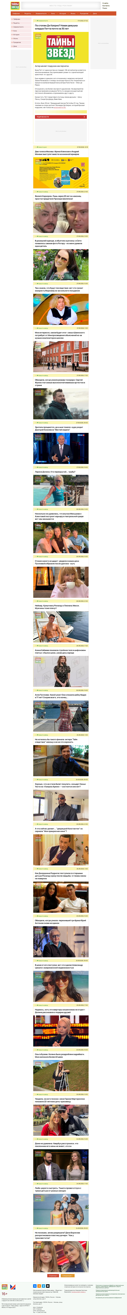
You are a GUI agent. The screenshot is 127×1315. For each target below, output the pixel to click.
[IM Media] (12, 1286)
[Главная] (5, 1286)
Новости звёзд (43, 192)
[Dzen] (48, 1286)
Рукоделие (84, 13)
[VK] (35, 1286)
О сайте (105, 3)
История (63, 13)
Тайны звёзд (15, 5)
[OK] (39, 1286)
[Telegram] (43, 1286)
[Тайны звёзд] (35, 21)
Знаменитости (41, 13)
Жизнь (73, 13)
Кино (53, 13)
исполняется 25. (60, 107)
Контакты (105, 6)
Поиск (104, 8)
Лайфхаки (16, 13)
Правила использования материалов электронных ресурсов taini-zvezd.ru (110, 1294)
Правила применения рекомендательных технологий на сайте (108, 1290)
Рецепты (27, 13)
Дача (95, 13)
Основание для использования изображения (109, 1297)
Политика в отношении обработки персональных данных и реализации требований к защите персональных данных (110, 1286)
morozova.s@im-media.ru (78, 1292)
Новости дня (42, 147)
